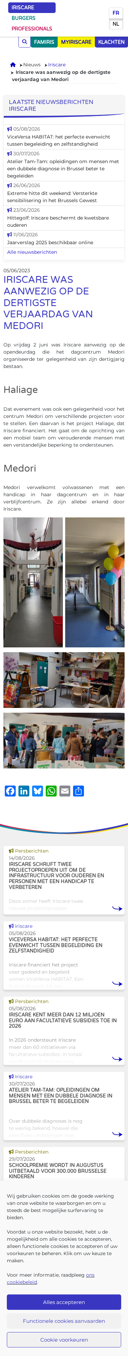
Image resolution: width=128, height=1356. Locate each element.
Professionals (32, 29)
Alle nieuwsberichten (32, 252)
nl (116, 24)
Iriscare (23, 8)
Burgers (23, 18)
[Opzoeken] (24, 41)
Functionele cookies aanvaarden (64, 1321)
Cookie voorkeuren (64, 1340)
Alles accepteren (64, 1302)
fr (116, 13)
